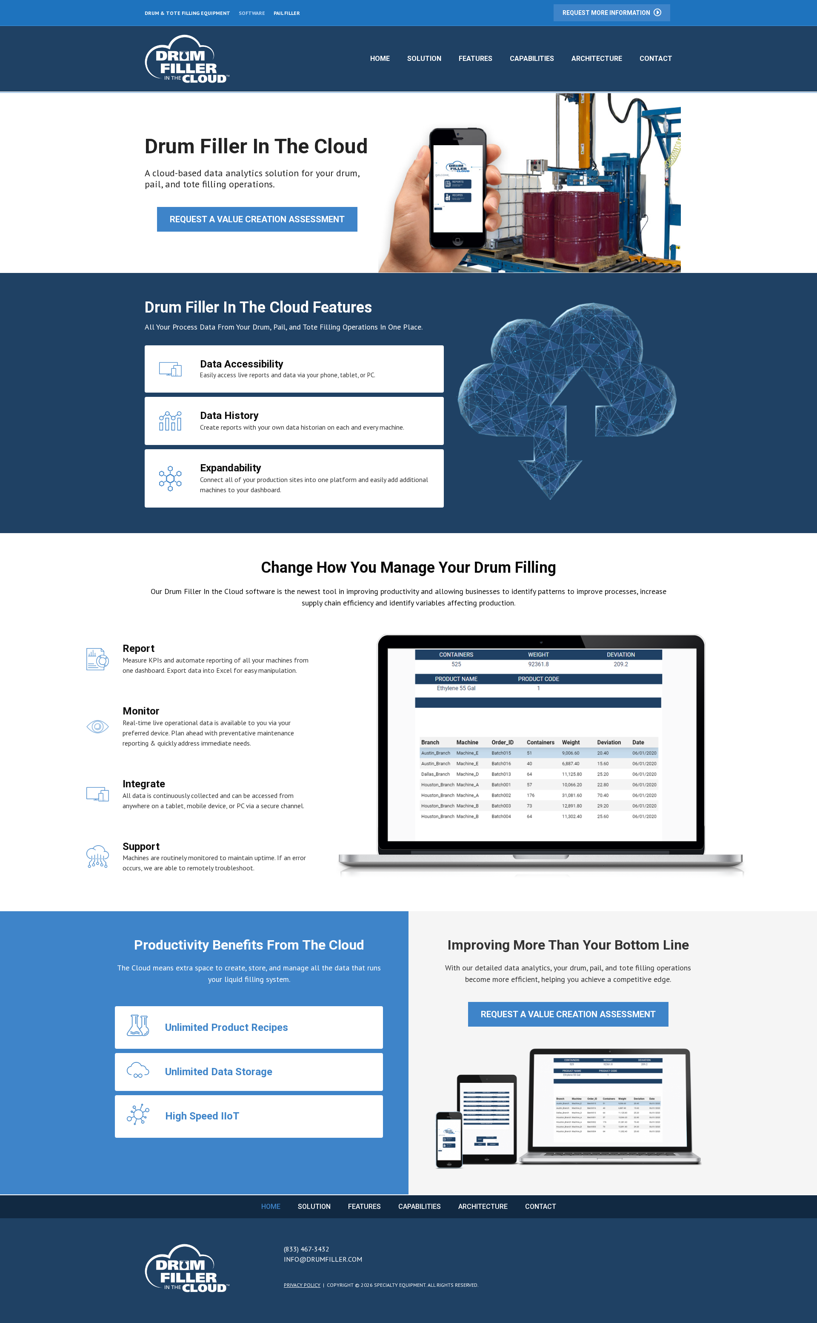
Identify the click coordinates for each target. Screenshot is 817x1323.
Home (380, 59)
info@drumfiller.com (323, 1259)
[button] (612, 12)
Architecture (596, 59)
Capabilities (532, 59)
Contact (656, 59)
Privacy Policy (302, 1285)
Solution (424, 59)
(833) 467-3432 (306, 1249)
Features (475, 59)
